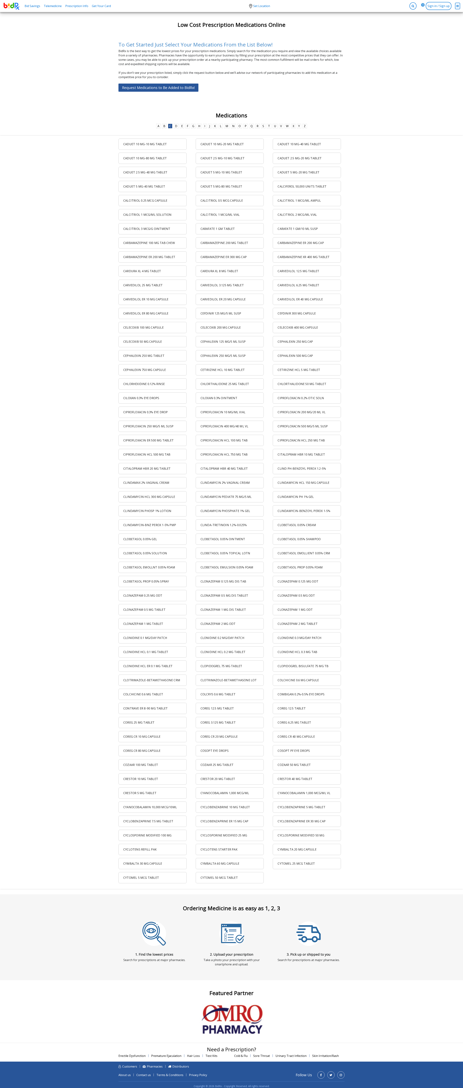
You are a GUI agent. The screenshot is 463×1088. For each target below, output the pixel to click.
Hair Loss (193, 1056)
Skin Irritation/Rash (325, 1056)
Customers (129, 1066)
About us (124, 1075)
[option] (231, 1019)
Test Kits (211, 1056)
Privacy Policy (198, 1075)
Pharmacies (155, 1066)
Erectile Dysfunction (132, 1056)
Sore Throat (261, 1056)
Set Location (261, 6)
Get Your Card (101, 6)
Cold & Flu (241, 1056)
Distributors (180, 1066)
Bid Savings (32, 6)
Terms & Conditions (169, 1075)
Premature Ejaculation (166, 1056)
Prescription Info (76, 6)
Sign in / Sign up (439, 6)
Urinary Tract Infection (291, 1056)
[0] (420, 6)
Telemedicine (53, 6)
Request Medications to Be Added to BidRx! (158, 87)
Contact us (143, 1075)
